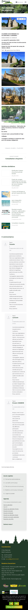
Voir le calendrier (8, 505)
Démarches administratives (12, 479)
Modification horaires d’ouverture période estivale (17, 172)
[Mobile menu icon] (25, 2)
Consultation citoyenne (18, 223)
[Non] (26, 602)
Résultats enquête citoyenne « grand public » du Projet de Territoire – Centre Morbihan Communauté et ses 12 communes (19, 213)
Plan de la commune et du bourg (14, 486)
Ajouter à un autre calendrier (11, 517)
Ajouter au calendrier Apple (11, 515)
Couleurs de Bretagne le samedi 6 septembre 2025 (19, 192)
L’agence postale (10, 493)
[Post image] (6, 173)
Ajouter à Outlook (8, 513)
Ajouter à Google (8, 511)
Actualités (5, 19)
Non (16, 603)
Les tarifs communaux (11, 483)
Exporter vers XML (9, 519)
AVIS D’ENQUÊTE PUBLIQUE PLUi (16, 201)
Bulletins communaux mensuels (14, 490)
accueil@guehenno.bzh (12, 559)
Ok (11, 603)
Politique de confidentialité (14, 607)
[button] (5, 507)
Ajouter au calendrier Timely (11, 509)
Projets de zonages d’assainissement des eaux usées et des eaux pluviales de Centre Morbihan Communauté (19, 182)
